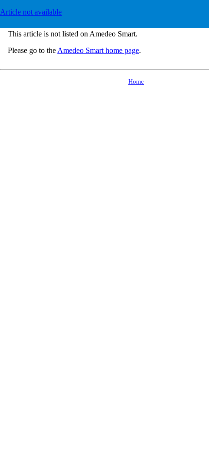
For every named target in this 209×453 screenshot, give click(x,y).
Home (136, 81)
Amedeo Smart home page (98, 50)
